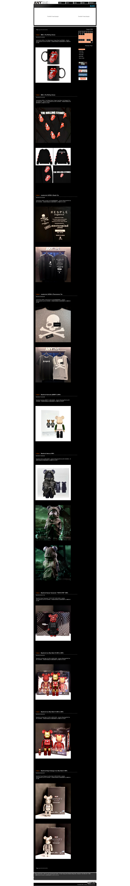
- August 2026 (81, 49)
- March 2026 (81, 58)
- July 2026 (80, 51)
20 (81, 40)
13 (81, 38)
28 (83, 42)
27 (81, 42)
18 (91, 38)
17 (89, 38)
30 (87, 42)
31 (89, 42)
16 (87, 38)
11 (91, 36)
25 (91, 40)
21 (83, 40)
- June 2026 (81, 52)
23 (87, 40)
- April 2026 (80, 56)
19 (79, 40)
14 (83, 38)
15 (85, 38)
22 (85, 40)
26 (79, 42)
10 (89, 36)
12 (79, 38)
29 (85, 42)
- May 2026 (80, 54)
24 (89, 40)
